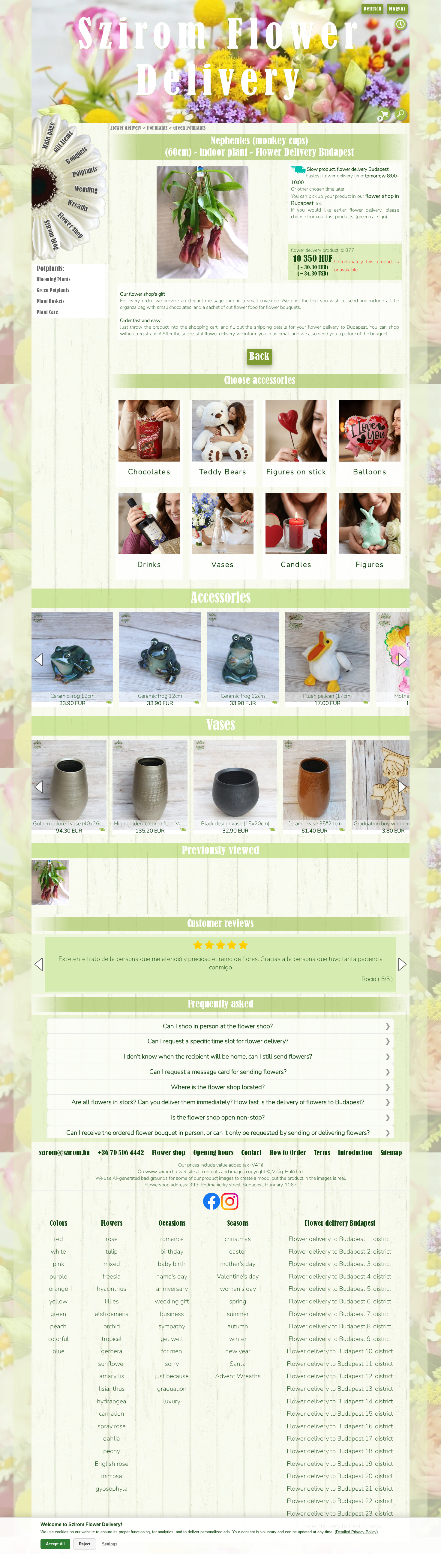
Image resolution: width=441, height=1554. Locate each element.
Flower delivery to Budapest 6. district (340, 1301)
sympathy (171, 1326)
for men (171, 1351)
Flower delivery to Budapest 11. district (340, 1364)
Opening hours (213, 1153)
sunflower (111, 1364)
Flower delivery (125, 128)
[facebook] (211, 1202)
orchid (112, 1326)
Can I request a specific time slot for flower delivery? (218, 1041)
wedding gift (172, 1301)
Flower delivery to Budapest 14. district (340, 1401)
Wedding (86, 189)
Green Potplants (189, 128)
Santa (238, 1364)
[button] (402, 659)
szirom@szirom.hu (64, 1153)
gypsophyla (112, 1488)
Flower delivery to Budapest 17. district (340, 1438)
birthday (171, 1251)
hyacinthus (111, 1288)
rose (112, 1239)
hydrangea (111, 1401)
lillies (112, 1301)
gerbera (111, 1351)
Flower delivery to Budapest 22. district (340, 1501)
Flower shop (70, 226)
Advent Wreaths (238, 1376)
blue (58, 1351)
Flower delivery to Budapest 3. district (340, 1264)
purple (58, 1276)
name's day (171, 1276)
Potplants (85, 172)
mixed (112, 1264)
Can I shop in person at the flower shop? (218, 1026)
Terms (322, 1153)
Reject (84, 1544)
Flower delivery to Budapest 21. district (340, 1488)
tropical (112, 1339)
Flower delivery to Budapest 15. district (340, 1413)
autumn (237, 1326)
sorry (172, 1364)
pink (58, 1264)
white (58, 1251)
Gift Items (63, 142)
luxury (171, 1401)
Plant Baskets (50, 301)
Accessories (220, 598)
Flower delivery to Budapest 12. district (340, 1376)
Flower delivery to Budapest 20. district (340, 1476)
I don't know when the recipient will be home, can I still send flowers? (218, 1056)
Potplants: (50, 269)
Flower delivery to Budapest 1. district (340, 1239)
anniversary (172, 1288)
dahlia (111, 1438)
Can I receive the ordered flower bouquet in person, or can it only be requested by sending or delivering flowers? (218, 1132)
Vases (220, 725)
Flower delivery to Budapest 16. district (340, 1426)
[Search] (400, 114)
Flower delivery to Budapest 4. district (340, 1276)
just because (172, 1376)
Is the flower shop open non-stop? (218, 1117)
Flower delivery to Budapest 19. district (340, 1463)
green (58, 1314)
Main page (49, 135)
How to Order (287, 1153)
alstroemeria (112, 1314)
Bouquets (76, 155)
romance (172, 1239)
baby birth (172, 1264)
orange (58, 1288)
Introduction (355, 1153)
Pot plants (157, 128)
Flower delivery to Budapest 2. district (340, 1251)
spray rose (112, 1426)
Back (259, 357)
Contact (251, 1153)
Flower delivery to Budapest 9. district (340, 1339)
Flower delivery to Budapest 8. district (340, 1326)
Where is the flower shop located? (218, 1087)
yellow (58, 1301)
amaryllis (111, 1376)
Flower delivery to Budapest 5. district (340, 1288)
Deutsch (372, 9)
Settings (109, 1544)
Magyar (397, 9)
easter (237, 1251)
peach (58, 1326)
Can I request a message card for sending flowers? (217, 1072)
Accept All (55, 1544)
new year (237, 1351)
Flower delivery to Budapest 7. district (340, 1314)
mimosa (111, 1476)
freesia (112, 1276)
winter (238, 1339)
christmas (238, 1239)
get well (171, 1339)
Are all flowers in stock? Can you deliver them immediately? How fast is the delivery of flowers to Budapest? (217, 1102)
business (172, 1314)
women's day (238, 1288)
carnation (111, 1413)
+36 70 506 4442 (121, 1153)
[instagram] (229, 1202)
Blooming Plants (53, 279)
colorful (58, 1339)
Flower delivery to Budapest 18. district (340, 1451)
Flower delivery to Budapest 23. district (340, 1513)
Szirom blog (51, 235)
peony (111, 1451)
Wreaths (77, 206)
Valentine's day (238, 1276)
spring (237, 1301)
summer (238, 1314)
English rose (111, 1463)
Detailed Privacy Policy (356, 1532)
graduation (172, 1388)
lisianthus (112, 1388)
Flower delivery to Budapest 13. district (340, 1388)
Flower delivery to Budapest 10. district (340, 1351)
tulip (112, 1251)
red (58, 1239)
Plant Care (47, 312)
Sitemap (391, 1153)
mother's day (237, 1264)
